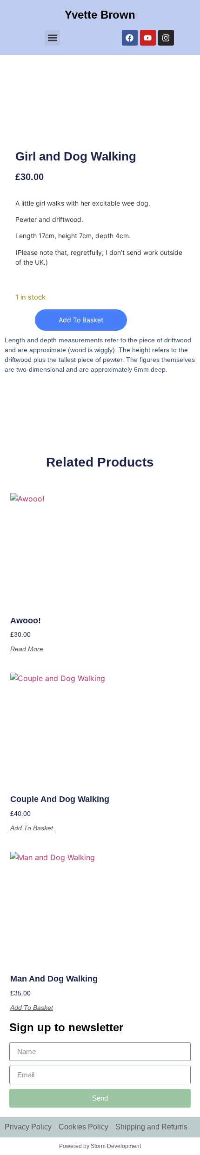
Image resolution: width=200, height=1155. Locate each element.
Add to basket (81, 320)
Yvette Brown (100, 14)
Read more (26, 649)
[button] (52, 38)
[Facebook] (130, 38)
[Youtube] (148, 38)
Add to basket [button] (31, 828)
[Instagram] (166, 38)
